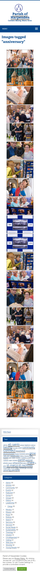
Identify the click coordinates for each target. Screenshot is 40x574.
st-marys (12, 465)
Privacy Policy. (20, 558)
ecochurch (20, 451)
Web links (9, 542)
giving (27, 453)
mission (18, 457)
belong (7, 447)
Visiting (8, 540)
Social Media (10, 527)
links (10, 457)
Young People (11, 548)
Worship (9, 545)
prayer (10, 463)
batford (33, 445)
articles (22, 445)
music (33, 457)
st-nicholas (26, 465)
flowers (17, 453)
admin (5, 445)
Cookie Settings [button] (9, 569)
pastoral (29, 460)
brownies (15, 447)
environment (9, 453)
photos (5, 463)
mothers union (26, 457)
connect (9, 450)
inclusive (26, 455)
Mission (8, 512)
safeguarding (18, 463)
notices (5, 460)
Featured (9, 493)
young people (11, 469)
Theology (9, 532)
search (25, 463)
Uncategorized (11, 537)
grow (32, 453)
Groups (8, 498)
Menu (4, 29)
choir (20, 448)
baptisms (28, 445)
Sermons (9, 522)
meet (13, 457)
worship (29, 468)
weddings (23, 468)
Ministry (9, 510)
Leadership (10, 503)
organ (10, 460)
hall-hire (6, 456)
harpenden (15, 455)
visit (17, 467)
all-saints (14, 444)
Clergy (9, 506)
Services (9, 525)
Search (8, 520)
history (22, 455)
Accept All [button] (21, 569)
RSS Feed (7, 432)
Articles (8, 485)
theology (6, 468)
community (28, 447)
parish (21, 459)
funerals (22, 453)
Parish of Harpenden (20, 15)
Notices (9, 517)
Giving (8, 495)
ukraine (13, 467)
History (8, 500)
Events (8, 490)
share (30, 462)
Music (8, 515)
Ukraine (9, 535)
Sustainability (11, 530)
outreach (15, 460)
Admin (8, 483)
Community (10, 488)
